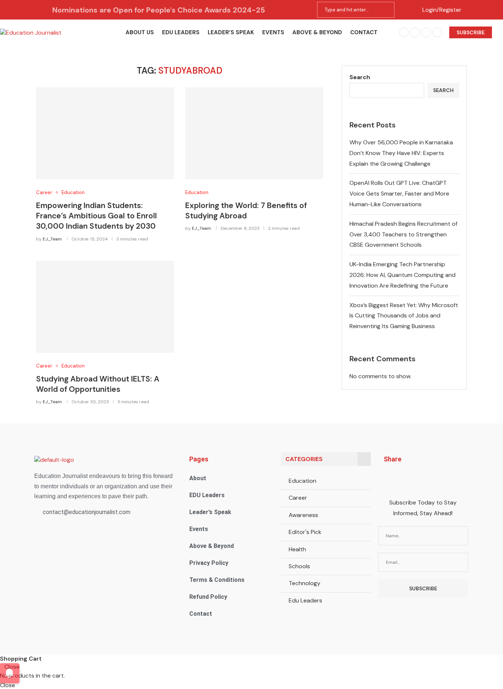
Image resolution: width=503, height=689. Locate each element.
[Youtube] (437, 32)
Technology (304, 583)
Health (297, 549)
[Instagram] (415, 32)
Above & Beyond (317, 32)
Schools (299, 566)
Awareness (303, 515)
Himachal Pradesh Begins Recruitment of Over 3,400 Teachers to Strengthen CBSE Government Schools (403, 234)
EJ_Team (52, 239)
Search (359, 77)
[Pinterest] (426, 32)
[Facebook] (404, 32)
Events (273, 32)
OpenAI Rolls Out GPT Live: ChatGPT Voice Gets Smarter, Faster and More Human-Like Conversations (399, 193)
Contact (363, 32)
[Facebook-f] (389, 479)
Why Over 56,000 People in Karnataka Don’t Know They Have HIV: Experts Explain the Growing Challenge (401, 153)
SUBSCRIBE (471, 32)
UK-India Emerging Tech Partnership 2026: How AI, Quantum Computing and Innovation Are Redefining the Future (402, 274)
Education (302, 481)
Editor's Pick (305, 532)
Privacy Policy (208, 562)
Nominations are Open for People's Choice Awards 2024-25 (158, 10)
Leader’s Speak (231, 32)
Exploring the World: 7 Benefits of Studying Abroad (246, 210)
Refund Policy (208, 596)
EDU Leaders (181, 32)
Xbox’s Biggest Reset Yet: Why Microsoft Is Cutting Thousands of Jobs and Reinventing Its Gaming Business (403, 315)
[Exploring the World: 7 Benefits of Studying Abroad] (254, 133)
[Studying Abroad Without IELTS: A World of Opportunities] (105, 307)
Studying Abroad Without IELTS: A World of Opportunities (97, 384)
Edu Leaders (305, 600)
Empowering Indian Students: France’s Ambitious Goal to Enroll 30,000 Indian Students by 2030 (96, 216)
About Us (140, 32)
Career (298, 498)
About (197, 478)
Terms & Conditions (217, 579)
